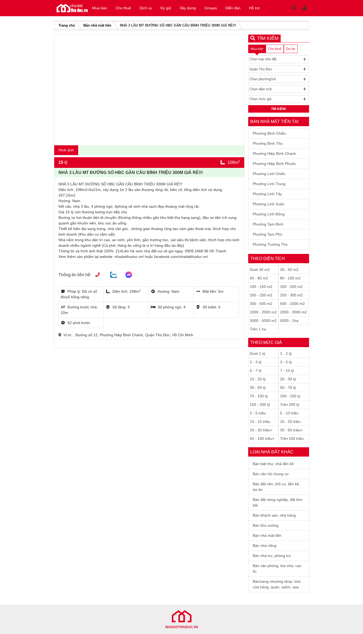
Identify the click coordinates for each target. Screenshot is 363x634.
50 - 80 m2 (259, 278)
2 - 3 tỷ (255, 362)
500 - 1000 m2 (292, 303)
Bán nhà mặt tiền (97, 25)
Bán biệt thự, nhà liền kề (273, 464)
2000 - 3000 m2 (293, 312)
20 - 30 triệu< (261, 430)
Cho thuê (123, 8)
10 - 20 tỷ (258, 379)
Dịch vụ (146, 8)
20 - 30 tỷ (288, 379)
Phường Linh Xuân (268, 204)
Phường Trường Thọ (270, 244)
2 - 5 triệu (258, 413)
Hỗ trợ (254, 8)
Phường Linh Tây (267, 194)
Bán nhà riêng (264, 545)
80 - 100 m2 (290, 278)
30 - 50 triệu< (291, 430)
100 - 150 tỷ (290, 396)
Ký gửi (166, 8)
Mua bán (99, 8)
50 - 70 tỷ (288, 387)
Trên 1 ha (258, 329)
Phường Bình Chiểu (269, 133)
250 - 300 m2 (291, 295)
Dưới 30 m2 (260, 269)
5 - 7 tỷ (255, 370)
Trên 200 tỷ (289, 404)
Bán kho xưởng (265, 525)
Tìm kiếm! (278, 109)
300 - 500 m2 (261, 303)
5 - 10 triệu (289, 413)
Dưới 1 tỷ (257, 353)
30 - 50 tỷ (258, 387)
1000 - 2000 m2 (263, 312)
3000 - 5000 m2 (263, 320)
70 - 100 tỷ (259, 396)
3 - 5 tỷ (286, 362)
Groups (210, 8)
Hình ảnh (66, 150)
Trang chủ (66, 25)
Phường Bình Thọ (268, 143)
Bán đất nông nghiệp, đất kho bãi (277, 502)
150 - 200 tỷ (260, 404)
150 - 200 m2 (291, 286)
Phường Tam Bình (268, 224)
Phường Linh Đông (269, 214)
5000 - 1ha (289, 320)
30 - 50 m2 (289, 269)
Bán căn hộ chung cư (271, 474)
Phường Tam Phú (267, 234)
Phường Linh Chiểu (269, 174)
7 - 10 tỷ (287, 370)
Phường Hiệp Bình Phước (274, 163)
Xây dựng (188, 8)
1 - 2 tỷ (286, 353)
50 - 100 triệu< (262, 438)
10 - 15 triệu (260, 421)
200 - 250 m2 (261, 295)
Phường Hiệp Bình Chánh (274, 153)
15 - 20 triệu (290, 421)
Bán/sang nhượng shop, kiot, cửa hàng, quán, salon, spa (277, 584)
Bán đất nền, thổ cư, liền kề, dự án (276, 487)
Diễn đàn (232, 8)
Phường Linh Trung (269, 184)
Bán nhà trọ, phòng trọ (272, 556)
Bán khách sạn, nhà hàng (274, 515)
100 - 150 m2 (261, 286)
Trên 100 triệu (292, 438)
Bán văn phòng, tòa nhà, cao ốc (277, 568)
